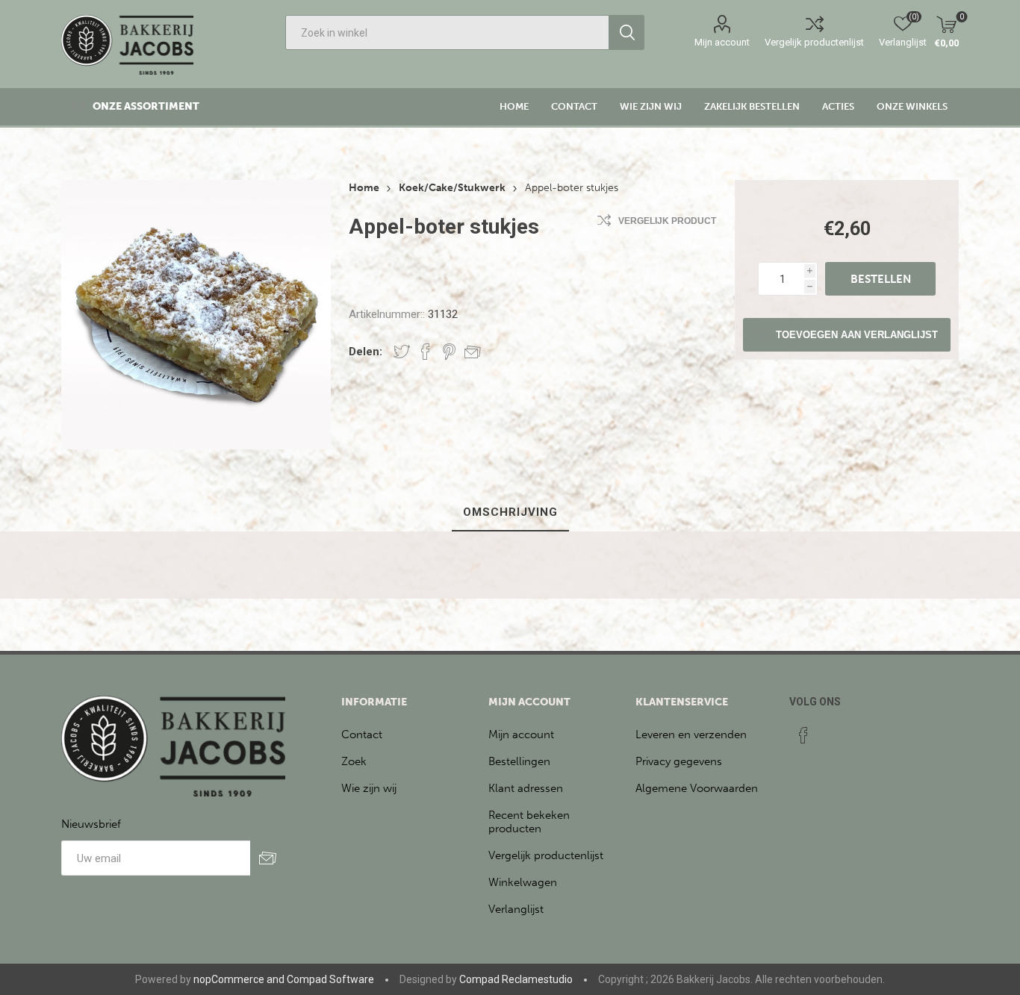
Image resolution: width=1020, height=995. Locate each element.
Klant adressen (525, 788)
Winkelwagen (522, 882)
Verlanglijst (516, 909)
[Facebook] (803, 735)
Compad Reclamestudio (516, 979)
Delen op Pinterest (449, 351)
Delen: (365, 351)
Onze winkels (912, 106)
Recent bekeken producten (529, 821)
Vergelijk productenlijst (814, 42)
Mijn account (722, 42)
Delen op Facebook (425, 351)
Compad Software (330, 979)
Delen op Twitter (402, 351)
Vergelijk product (667, 221)
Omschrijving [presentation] (510, 512)
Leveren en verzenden (691, 734)
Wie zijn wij (369, 788)
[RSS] (832, 731)
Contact (361, 734)
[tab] (510, 512)
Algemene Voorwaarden (696, 788)
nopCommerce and (238, 979)
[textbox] (447, 32)
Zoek (354, 761)
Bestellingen (519, 761)
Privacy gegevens (678, 761)
